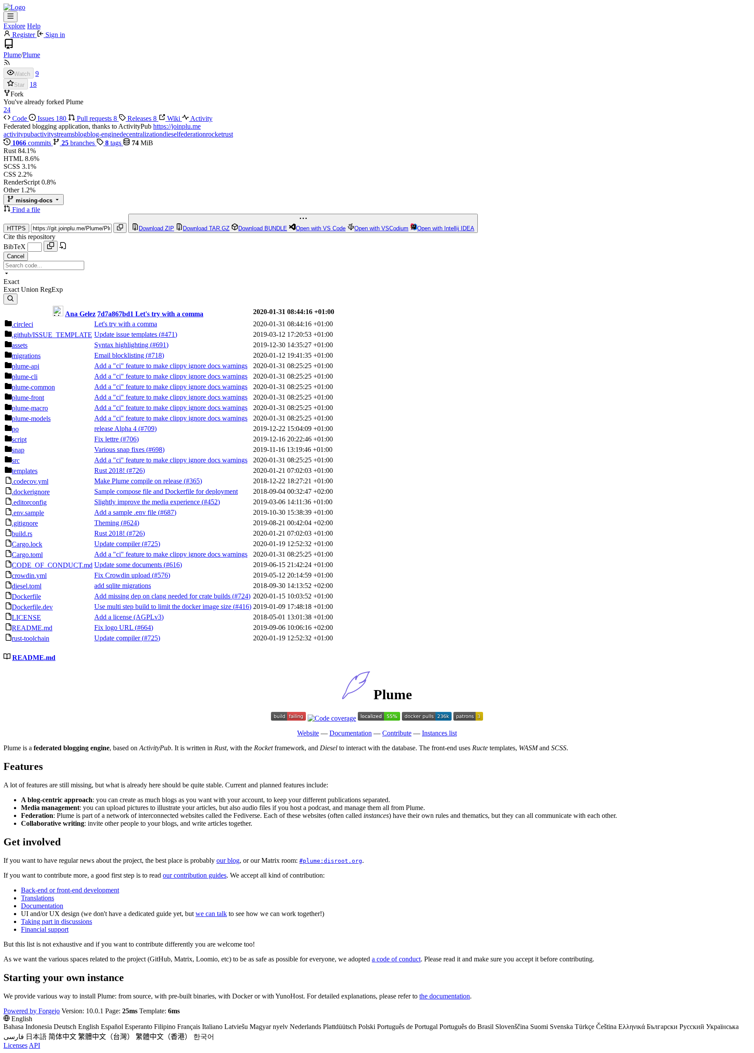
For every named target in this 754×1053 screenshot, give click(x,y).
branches (79, 143)
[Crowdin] (379, 718)
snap (18, 450)
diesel (170, 134)
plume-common (33, 387)
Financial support (45, 929)
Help (34, 26)
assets (19, 345)
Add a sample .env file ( (127, 512)
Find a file (26, 209)
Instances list (439, 733)
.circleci (22, 324)
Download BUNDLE (262, 228)
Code (19, 118)
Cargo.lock (27, 544)
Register (23, 34)
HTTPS (16, 228)
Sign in (54, 34)
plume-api (25, 366)
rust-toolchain (30, 638)
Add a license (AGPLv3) (129, 617)
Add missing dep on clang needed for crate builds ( (164, 596)
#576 (161, 575)
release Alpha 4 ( (117, 428)
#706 (130, 439)
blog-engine (103, 134)
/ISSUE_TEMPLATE (52, 334)
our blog (228, 860)
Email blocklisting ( (121, 355)
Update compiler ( (119, 543)
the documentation (444, 996)
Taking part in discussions (56, 921)
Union (30, 289)
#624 (130, 522)
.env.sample (28, 512)
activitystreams (54, 134)
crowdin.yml (29, 575)
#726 (136, 470)
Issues (51, 118)
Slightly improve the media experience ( (149, 502)
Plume (12, 54)
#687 (167, 512)
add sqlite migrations (122, 585)
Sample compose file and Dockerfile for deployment (166, 491)
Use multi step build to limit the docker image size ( (164, 606)
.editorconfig (29, 502)
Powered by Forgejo (31, 1011)
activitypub (18, 134)
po (15, 429)
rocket (214, 134)
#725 (151, 543)
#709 (147, 428)
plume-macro (30, 408)
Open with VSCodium (381, 228)
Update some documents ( (130, 564)
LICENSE (26, 617)
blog (81, 134)
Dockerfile (26, 596)
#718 (155, 355)
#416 (242, 606)
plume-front (28, 397)
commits (32, 143)
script (19, 439)
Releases (141, 118)
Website (308, 733)
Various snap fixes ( (121, 449)
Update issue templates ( (127, 334)
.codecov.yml (30, 481)
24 (6, 109)
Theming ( (108, 522)
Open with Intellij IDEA (445, 228)
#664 (144, 627)
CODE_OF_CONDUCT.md (52, 565)
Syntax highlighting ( (123, 345)
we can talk (211, 913)
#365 (193, 481)
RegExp (51, 289)
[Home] (14, 7)
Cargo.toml (27, 554)
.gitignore (25, 523)
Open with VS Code (321, 228)
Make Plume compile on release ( (140, 481)
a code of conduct (396, 959)
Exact (12, 289)
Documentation (350, 733)
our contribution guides (194, 875)
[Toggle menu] (10, 16)
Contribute (396, 733)
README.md (32, 628)
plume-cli (25, 376)
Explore (14, 26)
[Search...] (10, 299)
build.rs (22, 533)
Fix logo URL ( (115, 627)
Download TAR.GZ (206, 228)
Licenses (15, 1045)
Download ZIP (156, 228)
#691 (159, 345)
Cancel (15, 256)
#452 (211, 502)
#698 (155, 449)
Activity (200, 118)
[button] (7, 209)
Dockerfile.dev (32, 607)
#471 (168, 334)
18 (33, 84)
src (16, 460)
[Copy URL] (120, 228)
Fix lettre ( (108, 439)
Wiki (173, 118)
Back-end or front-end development (70, 890)
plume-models (31, 418)
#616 (173, 564)
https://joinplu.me (177, 126)
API (34, 1045)
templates (25, 471)
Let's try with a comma (169, 314)
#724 (241, 596)
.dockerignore (31, 492)
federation (192, 134)
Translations (37, 898)
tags (114, 143)
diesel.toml (26, 586)
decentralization (141, 134)
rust (228, 134)
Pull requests (96, 118)
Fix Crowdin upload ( (124, 575)
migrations (26, 355)
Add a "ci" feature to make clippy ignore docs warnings (170, 365)
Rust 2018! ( (111, 470)
